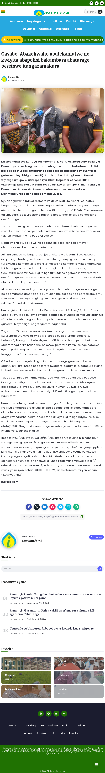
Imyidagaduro (13, 689)
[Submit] (100, 12)
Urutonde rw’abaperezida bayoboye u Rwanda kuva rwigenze (52, 628)
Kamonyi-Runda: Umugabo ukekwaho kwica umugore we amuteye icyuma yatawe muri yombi (56, 596)
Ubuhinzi (10, 675)
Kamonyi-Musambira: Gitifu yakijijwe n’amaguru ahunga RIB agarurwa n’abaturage (52, 612)
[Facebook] (91, 3)
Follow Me (96, 537)
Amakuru (10, 661)
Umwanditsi (13, 77)
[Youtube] (102, 3)
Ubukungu (63, 675)
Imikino (62, 689)
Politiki (62, 661)
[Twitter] (97, 3)
